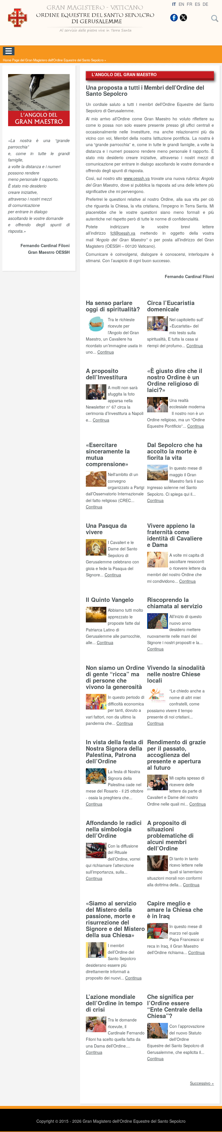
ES (197, 4)
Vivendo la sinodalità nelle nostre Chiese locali (176, 673)
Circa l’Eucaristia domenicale (171, 305)
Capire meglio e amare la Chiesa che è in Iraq (175, 909)
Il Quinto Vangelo (110, 599)
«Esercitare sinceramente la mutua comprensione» (108, 454)
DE (205, 4)
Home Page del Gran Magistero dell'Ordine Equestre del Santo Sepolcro (53, 60)
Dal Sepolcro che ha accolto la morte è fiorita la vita (174, 451)
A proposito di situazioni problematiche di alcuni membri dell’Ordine (170, 835)
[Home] (83, 34)
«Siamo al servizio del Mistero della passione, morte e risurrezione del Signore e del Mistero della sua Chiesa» (115, 919)
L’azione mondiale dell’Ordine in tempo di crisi (114, 1002)
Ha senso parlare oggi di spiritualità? (113, 305)
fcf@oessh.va (122, 233)
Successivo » (202, 1083)
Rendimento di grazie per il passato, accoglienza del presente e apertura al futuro (176, 754)
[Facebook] (174, 17)
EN (181, 4)
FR (189, 4)
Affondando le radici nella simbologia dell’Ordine (114, 828)
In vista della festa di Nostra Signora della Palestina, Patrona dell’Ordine (114, 751)
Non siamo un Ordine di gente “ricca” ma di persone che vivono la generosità (115, 677)
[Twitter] (183, 17)
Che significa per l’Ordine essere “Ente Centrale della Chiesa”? (174, 1006)
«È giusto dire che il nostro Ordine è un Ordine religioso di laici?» (174, 380)
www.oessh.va (137, 178)
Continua (105, 352)
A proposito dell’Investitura (106, 373)
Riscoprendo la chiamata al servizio (174, 602)
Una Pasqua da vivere (106, 528)
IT (174, 4)
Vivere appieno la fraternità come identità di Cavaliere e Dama (174, 535)
